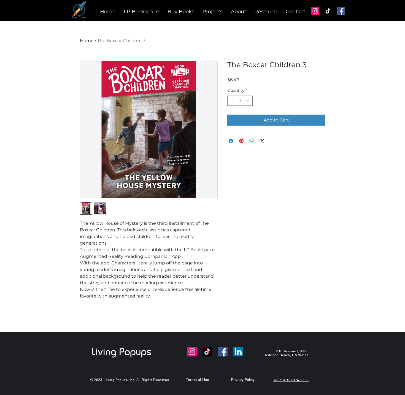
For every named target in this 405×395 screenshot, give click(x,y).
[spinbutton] (240, 100)
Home (87, 40)
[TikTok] (328, 11)
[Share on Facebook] (231, 141)
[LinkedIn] (238, 351)
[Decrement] (231, 100)
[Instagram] (315, 11)
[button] (212, 11)
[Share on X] (262, 141)
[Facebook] (341, 11)
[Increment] (248, 100)
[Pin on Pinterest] (241, 141)
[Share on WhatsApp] (252, 141)
